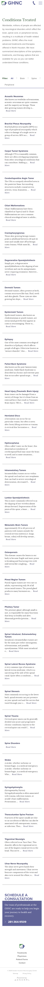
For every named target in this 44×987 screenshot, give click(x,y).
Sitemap (15, 973)
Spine (34, 78)
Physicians (22, 956)
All (12, 78)
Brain (22, 78)
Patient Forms (22, 959)
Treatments (22, 953)
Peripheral (9, 84)
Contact (22, 963)
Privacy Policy (27, 973)
